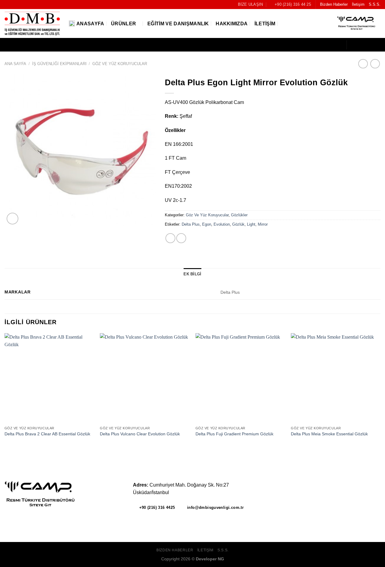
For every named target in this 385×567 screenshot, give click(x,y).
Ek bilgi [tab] (192, 274)
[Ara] (284, 24)
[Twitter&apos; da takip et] (368, 45)
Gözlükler (239, 215)
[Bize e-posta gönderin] (376, 45)
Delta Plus (191, 224)
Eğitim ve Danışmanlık (178, 23)
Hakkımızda (232, 23)
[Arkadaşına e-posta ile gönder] (170, 238)
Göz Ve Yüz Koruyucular (119, 63)
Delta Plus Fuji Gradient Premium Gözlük (234, 433)
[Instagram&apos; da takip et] (361, 45)
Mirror (263, 224)
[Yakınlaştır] (12, 218)
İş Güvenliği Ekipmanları (59, 63)
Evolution (222, 224)
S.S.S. (374, 4)
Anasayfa (90, 23)
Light (251, 224)
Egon (206, 224)
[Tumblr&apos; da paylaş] (181, 238)
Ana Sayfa (15, 63)
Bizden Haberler (334, 4)
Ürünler (123, 23)
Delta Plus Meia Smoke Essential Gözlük (329, 433)
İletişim (358, 4)
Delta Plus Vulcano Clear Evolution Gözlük (140, 433)
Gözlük (238, 224)
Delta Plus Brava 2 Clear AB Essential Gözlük (47, 433)
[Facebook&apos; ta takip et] (353, 45)
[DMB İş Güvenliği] (32, 24)
